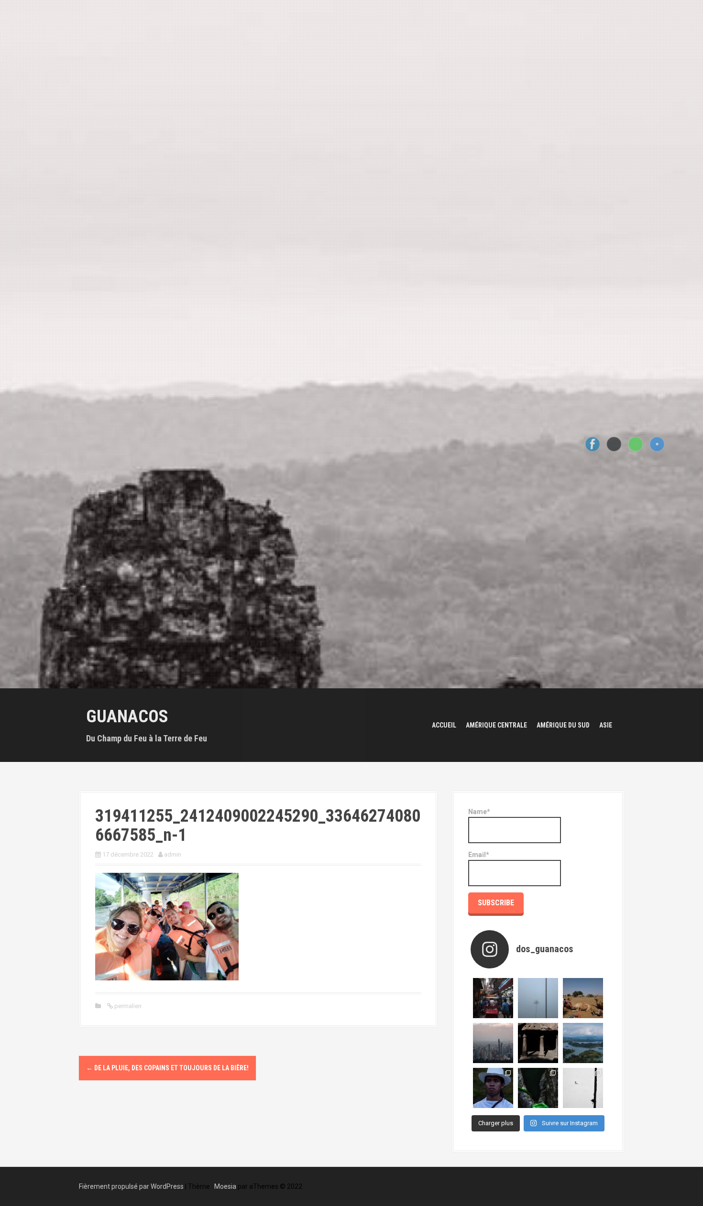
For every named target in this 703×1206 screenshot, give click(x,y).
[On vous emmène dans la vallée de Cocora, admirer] (538, 998)
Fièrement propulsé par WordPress (131, 1186)
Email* (478, 854)
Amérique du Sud (563, 725)
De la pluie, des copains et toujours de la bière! (167, 1068)
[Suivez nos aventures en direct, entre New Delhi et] (493, 998)
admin (172, 854)
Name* (479, 811)
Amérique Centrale (496, 725)
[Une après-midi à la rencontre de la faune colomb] (538, 1088)
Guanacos (127, 716)
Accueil (444, 725)
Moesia (225, 1186)
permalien (127, 1006)
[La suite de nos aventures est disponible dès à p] (538, 1043)
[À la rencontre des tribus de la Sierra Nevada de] (493, 1088)
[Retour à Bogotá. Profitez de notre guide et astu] (493, 1043)
